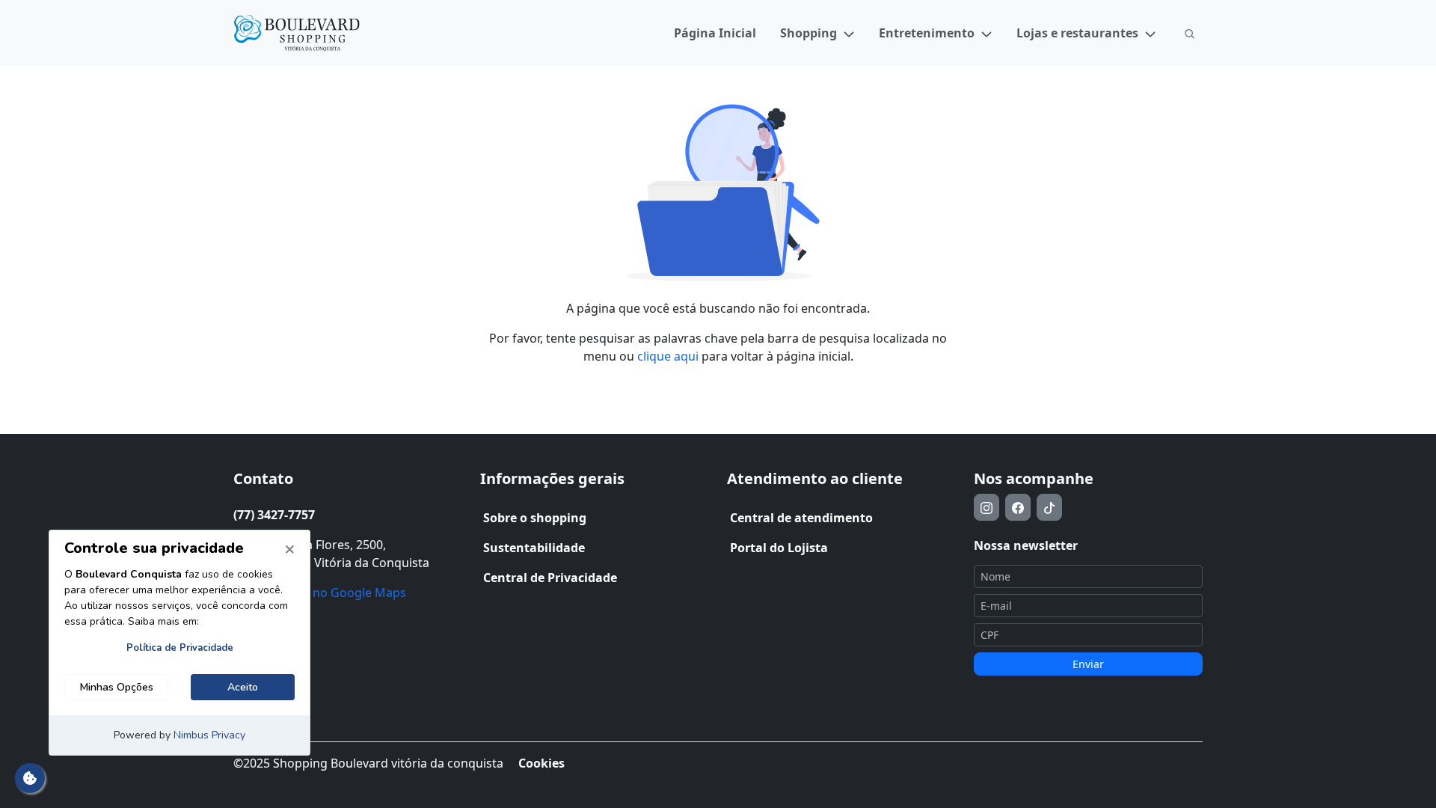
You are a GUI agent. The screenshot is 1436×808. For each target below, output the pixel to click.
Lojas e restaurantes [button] (1077, 33)
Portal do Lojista (779, 547)
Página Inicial (715, 33)
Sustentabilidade (534, 547)
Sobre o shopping (534, 517)
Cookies (541, 763)
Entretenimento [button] (927, 33)
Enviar (1088, 664)
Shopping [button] (808, 33)
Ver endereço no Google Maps (319, 592)
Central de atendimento (801, 517)
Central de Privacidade (550, 577)
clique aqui (668, 356)
